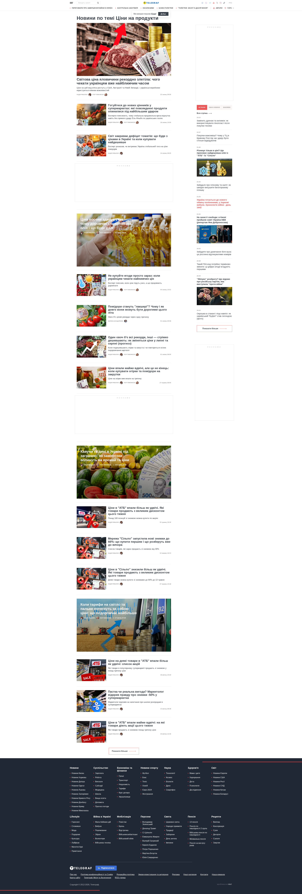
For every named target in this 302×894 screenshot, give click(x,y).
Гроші (121, 776)
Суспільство (100, 768)
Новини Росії (218, 782)
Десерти (216, 834)
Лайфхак (75, 843)
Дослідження (195, 790)
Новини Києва (78, 773)
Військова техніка (103, 843)
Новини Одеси (78, 786)
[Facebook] (202, 3)
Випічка (216, 822)
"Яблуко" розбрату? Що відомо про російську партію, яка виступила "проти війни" (213, 281)
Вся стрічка (202, 113)
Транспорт (123, 780)
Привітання (77, 851)
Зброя (98, 834)
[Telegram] (210, 3)
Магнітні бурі (77, 847)
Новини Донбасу (79, 802)
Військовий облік (126, 839)
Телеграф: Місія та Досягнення (97, 878)
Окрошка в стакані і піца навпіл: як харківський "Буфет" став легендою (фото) (214, 316)
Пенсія (192, 816)
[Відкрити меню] (71, 3)
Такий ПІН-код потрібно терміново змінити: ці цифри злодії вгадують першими (213, 266)
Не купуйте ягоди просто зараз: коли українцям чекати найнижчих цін (134, 277)
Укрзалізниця (124, 797)
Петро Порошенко (150, 849)
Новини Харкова (79, 777)
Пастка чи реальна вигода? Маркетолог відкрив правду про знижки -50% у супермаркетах (136, 694)
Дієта (192, 782)
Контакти (204, 875)
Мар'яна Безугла (149, 853)
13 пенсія (194, 822)
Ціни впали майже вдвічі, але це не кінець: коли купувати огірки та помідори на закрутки (138, 371)
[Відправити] (98, 3)
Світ (213, 768)
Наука (167, 768)
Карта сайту (75, 878)
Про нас (73, 875)
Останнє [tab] (202, 107)
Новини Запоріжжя (80, 794)
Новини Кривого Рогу (81, 798)
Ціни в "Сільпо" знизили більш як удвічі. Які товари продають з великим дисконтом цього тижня (139, 572)
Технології (170, 773)
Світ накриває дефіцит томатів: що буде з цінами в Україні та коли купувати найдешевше (138, 139)
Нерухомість (124, 784)
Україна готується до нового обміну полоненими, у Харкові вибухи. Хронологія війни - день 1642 (214, 204)
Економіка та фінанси (124, 769)
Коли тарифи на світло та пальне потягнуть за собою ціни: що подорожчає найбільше (108, 609)
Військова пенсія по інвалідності (198, 834)
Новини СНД (218, 786)
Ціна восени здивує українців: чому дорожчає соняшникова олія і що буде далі (106, 223)
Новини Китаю (219, 790)
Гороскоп (231, 8)
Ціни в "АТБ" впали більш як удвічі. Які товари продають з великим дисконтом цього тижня (136, 511)
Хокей (145, 786)
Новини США (219, 777)
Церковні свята (172, 822)
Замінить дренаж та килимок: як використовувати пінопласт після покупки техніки (213, 123)
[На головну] (151, 3)
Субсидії (99, 786)
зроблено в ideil (224, 884)
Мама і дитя (195, 773)
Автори (219, 8)
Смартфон (170, 790)
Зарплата (99, 773)
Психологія (194, 786)
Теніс (144, 782)
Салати (216, 839)
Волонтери (100, 839)
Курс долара (124, 793)
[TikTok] (224, 3)
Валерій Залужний (150, 841)
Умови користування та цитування (153, 875)
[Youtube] (214, 3)
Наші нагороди (190, 875)
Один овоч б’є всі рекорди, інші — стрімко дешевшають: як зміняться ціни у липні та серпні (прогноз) (138, 340)
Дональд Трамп (149, 828)
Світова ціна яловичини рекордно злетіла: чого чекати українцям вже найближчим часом (118, 81)
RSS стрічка (120, 878)
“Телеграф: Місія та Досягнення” (193, 8)
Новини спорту (149, 768)
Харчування (195, 777)
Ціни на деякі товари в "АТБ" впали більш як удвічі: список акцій (138, 662)
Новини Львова (78, 790)
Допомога (99, 802)
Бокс (144, 777)
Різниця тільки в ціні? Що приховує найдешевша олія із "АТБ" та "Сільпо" (212, 153)
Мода (74, 830)
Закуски (216, 843)
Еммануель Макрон (150, 837)
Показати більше (120, 751)
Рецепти (216, 816)
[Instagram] (220, 3)
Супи (215, 830)
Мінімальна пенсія (198, 839)
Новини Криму (78, 806)
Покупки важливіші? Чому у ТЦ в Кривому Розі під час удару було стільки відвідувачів (213, 138)
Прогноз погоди (102, 806)
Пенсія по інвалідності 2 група (198, 827)
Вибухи (98, 826)
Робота (98, 777)
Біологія (169, 782)
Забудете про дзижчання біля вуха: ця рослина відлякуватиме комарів (214, 253)
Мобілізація (124, 816)
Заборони (170, 834)
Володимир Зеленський (147, 823)
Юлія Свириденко (150, 857)
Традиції (169, 830)
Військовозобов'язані (128, 834)
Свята (167, 816)
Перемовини (100, 830)
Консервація (218, 826)
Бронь (121, 826)
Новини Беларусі (220, 794)
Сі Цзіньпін (147, 833)
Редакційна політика (125, 875)
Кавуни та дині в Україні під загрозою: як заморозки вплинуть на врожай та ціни (104, 456)
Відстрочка (123, 830)
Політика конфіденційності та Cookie (97, 875)
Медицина (99, 790)
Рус (230, 3)
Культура (75, 839)
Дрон (168, 786)
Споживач (76, 826)
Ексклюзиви (148, 8)
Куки (153, 14)
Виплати (99, 782)
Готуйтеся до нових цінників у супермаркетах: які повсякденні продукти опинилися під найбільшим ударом (137, 108)
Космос (169, 777)
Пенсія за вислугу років (197, 844)
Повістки (122, 822)
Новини (74, 768)
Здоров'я (193, 768)
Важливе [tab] (227, 107)
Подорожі (76, 834)
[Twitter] (217, 2)
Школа (98, 794)
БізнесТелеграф (166, 8)
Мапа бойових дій (103, 822)
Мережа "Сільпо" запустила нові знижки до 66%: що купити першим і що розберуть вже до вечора (139, 541)
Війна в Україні (102, 816)
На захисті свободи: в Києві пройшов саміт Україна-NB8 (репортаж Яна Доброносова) (212, 220)
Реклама (176, 875)
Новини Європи (220, 773)
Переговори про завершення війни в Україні (92, 8)
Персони (146, 816)
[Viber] (206, 3)
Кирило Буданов (149, 845)
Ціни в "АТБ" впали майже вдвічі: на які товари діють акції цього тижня (136, 724)
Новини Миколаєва (80, 811)
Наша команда (218, 875)
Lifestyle (75, 816)
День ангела (171, 839)
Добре (163, 14)
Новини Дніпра (78, 782)
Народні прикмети (174, 826)
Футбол (145, 773)
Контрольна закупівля (127, 8)
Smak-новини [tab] (214, 107)
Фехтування (147, 794)
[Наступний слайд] (233, 8)
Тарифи (122, 789)
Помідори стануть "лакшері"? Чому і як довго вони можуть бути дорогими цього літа (137, 309)
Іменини (169, 843)
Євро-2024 (147, 790)
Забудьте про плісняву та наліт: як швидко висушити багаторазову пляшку (214, 187)
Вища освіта (100, 798)
